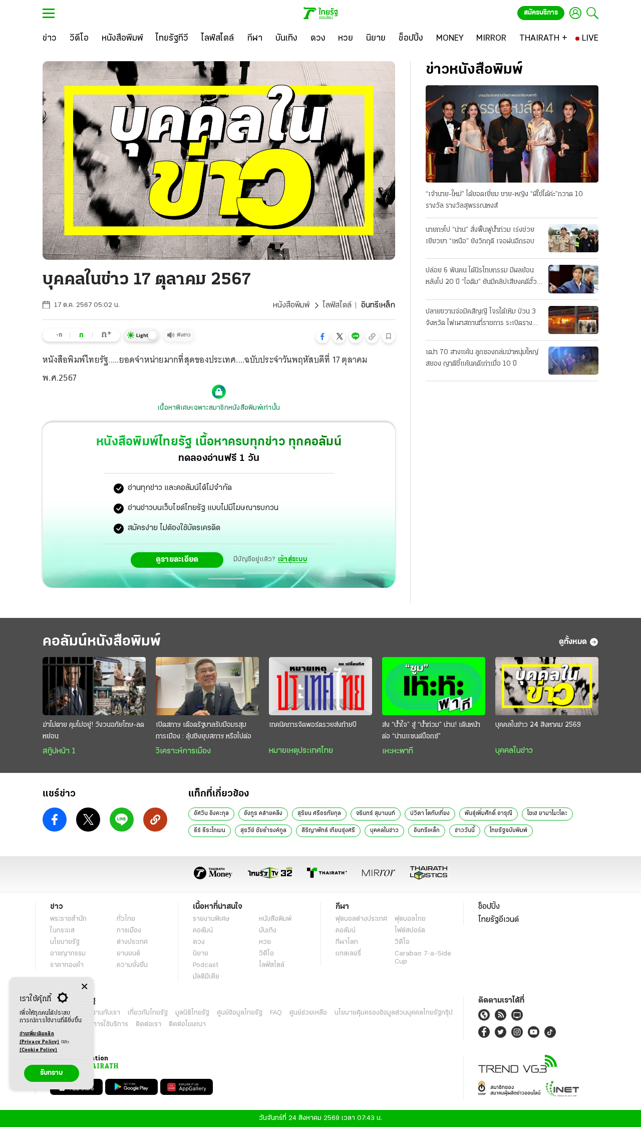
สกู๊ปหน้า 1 (59, 751)
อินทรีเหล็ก (427, 831)
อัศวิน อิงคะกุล (211, 814)
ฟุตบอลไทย (410, 919)
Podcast (205, 965)
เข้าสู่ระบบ (292, 559)
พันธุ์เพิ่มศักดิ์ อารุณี (488, 814)
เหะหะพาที (397, 751)
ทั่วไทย (126, 919)
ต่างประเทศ (132, 942)
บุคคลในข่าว (514, 751)
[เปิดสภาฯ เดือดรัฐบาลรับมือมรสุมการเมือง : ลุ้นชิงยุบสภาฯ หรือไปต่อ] (207, 686)
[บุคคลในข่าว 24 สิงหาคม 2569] (546, 686)
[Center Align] (84, 987)
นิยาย (200, 953)
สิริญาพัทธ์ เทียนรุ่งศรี (328, 831)
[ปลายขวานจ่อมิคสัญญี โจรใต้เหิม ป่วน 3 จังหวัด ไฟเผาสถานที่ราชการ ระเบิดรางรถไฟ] (573, 320)
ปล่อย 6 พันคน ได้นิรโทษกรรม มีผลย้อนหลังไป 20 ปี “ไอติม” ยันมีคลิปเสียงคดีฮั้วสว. (481, 277)
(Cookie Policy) (39, 1050)
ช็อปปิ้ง (489, 907)
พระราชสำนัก (68, 919)
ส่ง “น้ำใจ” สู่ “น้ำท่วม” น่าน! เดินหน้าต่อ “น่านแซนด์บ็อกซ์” (431, 730)
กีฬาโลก (347, 942)
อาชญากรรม (68, 953)
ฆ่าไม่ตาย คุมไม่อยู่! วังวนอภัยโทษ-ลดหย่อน (93, 730)
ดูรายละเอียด (177, 560)
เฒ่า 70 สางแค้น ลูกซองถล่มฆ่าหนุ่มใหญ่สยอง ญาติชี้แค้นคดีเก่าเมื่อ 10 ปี (482, 358)
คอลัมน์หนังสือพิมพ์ (102, 642)
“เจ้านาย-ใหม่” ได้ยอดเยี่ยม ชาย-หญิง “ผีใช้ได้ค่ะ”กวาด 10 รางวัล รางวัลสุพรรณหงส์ (504, 200)
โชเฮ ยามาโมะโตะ (547, 814)
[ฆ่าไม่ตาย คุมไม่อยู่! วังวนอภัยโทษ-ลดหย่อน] (94, 686)
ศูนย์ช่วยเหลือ (308, 1013)
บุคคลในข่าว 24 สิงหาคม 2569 (538, 725)
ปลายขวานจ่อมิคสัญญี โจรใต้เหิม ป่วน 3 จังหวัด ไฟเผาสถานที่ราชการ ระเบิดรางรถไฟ (481, 318)
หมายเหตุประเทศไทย (301, 751)
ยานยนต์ (128, 953)
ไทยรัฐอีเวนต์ (498, 920)
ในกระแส (62, 930)
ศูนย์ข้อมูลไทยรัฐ (239, 1013)
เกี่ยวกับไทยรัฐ (148, 1013)
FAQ (276, 1013)
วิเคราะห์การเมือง (183, 751)
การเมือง (129, 930)
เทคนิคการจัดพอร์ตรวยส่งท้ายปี (313, 725)
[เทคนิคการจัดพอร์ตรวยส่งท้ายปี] (320, 686)
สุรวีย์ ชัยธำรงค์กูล (263, 831)
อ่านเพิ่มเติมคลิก (40, 1038)
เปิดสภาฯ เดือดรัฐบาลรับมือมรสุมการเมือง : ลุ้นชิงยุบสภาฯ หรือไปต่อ (203, 730)
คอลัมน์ (203, 930)
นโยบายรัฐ (65, 942)
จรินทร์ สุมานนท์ (375, 814)
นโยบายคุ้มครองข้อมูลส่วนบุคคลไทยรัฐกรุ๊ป (394, 1013)
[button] (322, 336)
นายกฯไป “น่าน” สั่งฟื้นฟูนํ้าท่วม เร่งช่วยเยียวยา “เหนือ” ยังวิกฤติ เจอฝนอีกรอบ (480, 235)
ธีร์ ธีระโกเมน (209, 831)
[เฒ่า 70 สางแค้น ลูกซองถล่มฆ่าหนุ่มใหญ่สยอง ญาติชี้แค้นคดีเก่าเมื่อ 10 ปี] (573, 361)
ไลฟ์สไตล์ (337, 305)
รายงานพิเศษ (211, 919)
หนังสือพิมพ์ (291, 305)
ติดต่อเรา (148, 1024)
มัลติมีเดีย (206, 977)
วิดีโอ (266, 953)
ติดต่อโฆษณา (187, 1024)
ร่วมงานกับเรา (100, 1013)
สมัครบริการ (541, 13)
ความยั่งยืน (132, 965)
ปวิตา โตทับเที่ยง (430, 814)
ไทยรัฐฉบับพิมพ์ (508, 831)
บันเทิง (267, 930)
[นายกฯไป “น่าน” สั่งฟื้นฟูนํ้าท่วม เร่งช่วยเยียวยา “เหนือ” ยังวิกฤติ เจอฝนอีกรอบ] (573, 238)
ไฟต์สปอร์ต (410, 930)
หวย (265, 942)
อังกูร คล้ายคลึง (263, 814)
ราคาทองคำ (67, 965)
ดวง (199, 942)
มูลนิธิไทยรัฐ (192, 1013)
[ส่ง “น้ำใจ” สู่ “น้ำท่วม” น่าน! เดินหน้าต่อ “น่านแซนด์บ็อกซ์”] (433, 686)
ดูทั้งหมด (573, 642)
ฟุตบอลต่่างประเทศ (361, 919)
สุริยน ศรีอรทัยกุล (319, 814)
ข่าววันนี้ (465, 831)
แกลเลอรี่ (348, 953)
